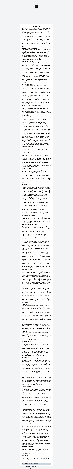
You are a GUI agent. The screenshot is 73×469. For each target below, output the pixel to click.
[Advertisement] (36, 17)
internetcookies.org (34, 339)
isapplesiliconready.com (27, 31)
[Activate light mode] (37, 2)
